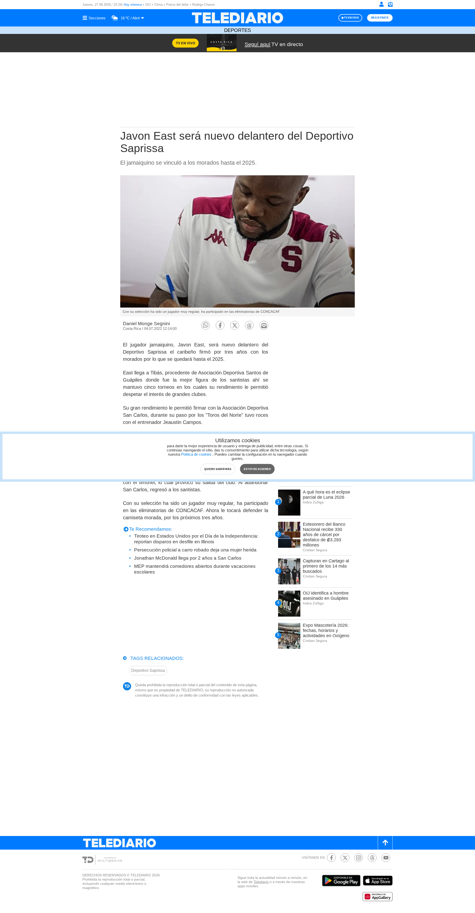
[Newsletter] (390, 5)
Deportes (237, 30)
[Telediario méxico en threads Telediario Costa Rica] (372, 857)
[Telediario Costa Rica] (237, 17)
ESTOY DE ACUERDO (257, 469)
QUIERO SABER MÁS (217, 469)
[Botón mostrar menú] (94, 17)
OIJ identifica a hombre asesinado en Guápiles (326, 596)
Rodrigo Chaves (203, 4)
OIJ (148, 4)
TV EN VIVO (351, 18)
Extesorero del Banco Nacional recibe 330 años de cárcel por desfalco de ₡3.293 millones (324, 535)
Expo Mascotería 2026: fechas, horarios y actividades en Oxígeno (326, 630)
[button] (205, 325)
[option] (237, 245)
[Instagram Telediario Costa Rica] (358, 857)
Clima (158, 4)
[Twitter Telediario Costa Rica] (345, 857)
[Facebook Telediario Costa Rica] (331, 857)
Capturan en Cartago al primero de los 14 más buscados (326, 566)
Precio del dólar (177, 4)
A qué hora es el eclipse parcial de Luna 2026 (326, 495)
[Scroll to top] (385, 843)
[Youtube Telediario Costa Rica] (385, 857)
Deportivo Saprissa (148, 670)
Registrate (380, 18)
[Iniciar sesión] (381, 4)
